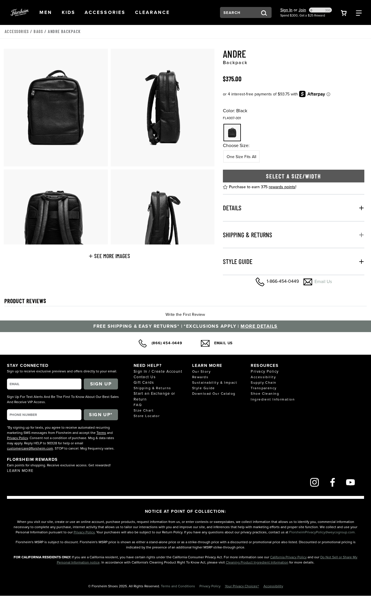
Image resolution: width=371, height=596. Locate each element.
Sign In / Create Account (158, 371)
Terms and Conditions (178, 586)
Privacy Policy (17, 437)
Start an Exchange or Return (154, 396)
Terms (101, 432)
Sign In (286, 10)
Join (302, 10)
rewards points (282, 187)
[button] (46, 12)
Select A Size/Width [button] (293, 176)
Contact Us (145, 376)
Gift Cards (144, 382)
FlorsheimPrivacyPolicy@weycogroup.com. (322, 532)
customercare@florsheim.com (30, 448)
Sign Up (101, 384)
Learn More (20, 470)
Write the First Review (185, 314)
